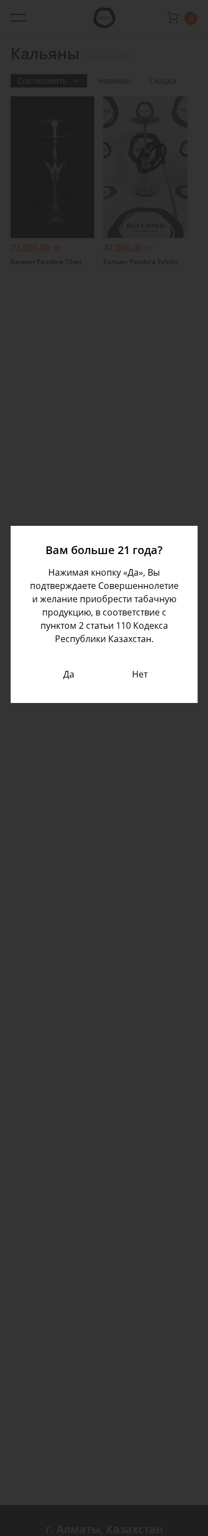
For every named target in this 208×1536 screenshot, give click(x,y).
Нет (140, 674)
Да (68, 674)
